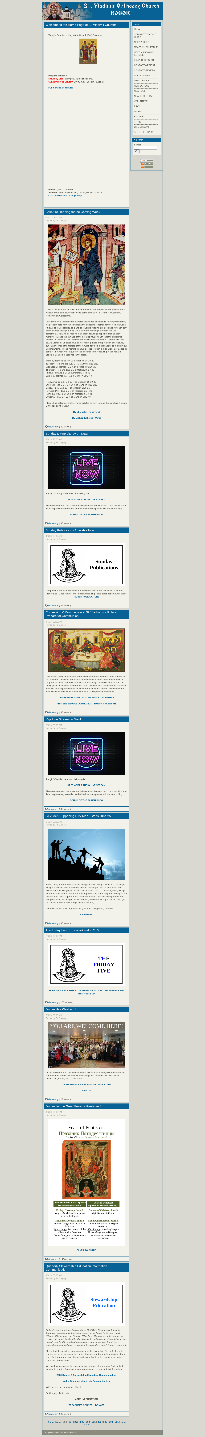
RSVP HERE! (86, 914)
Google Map (75, 195)
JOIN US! (86, 1090)
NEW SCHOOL (141, 85)
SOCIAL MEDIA (142, 75)
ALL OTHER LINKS (143, 132)
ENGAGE (139, 116)
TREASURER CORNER (81, 1405)
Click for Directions (57, 195)
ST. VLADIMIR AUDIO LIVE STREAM (86, 499)
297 (71, 1422)
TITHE (137, 121)
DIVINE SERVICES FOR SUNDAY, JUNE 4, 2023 (86, 1084)
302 (99, 1422)
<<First (50, 1422)
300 (88, 1422)
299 (82, 1422)
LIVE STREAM (141, 127)
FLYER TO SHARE (86, 1250)
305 (117, 1422)
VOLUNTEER (141, 101)
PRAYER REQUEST (144, 60)
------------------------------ (146, 32)
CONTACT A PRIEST (144, 65)
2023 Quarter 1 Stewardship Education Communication (86, 1375)
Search (139, 139)
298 (76, 1422)
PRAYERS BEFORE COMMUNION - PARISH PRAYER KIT (86, 703)
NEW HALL (139, 91)
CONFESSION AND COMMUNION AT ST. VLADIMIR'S (86, 697)
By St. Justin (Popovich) (86, 412)
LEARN (137, 111)
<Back (58, 1422)
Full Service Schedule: (60, 87)
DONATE (99, 1405)
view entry (53, 426)
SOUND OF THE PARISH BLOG (86, 514)
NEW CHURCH (141, 80)
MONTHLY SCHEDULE (146, 47)
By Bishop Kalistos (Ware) (86, 418)
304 (111, 1422)
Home (137, 29)
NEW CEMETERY (143, 96)
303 (105, 1422)
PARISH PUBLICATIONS (86, 596)
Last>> (86, 1424)
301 (94, 1422)
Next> (124, 1422)
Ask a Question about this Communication (86, 1381)
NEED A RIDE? (141, 42)
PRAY (137, 106)
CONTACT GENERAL (145, 70)
